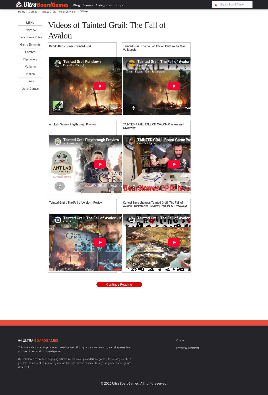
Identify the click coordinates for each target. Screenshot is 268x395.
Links (30, 81)
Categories (104, 5)
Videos (30, 74)
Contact (180, 340)
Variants (30, 66)
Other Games (30, 88)
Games (88, 5)
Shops (119, 5)
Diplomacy (30, 59)
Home (21, 11)
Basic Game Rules (30, 37)
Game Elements (30, 44)
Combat (30, 52)
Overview (30, 30)
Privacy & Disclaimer (187, 348)
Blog (76, 5)
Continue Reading (119, 284)
